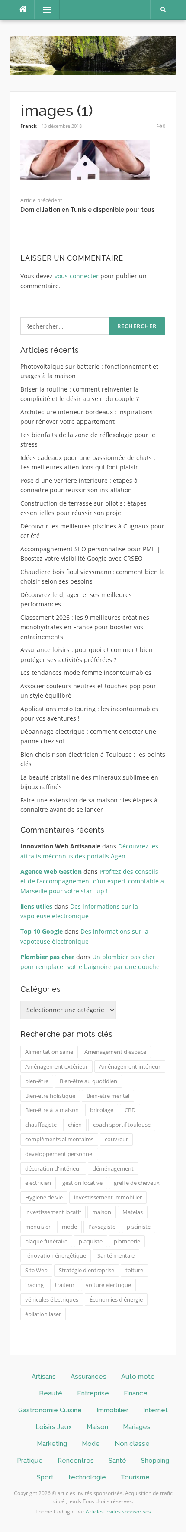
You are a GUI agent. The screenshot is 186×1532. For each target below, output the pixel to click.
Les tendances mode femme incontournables (85, 672)
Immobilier (112, 1410)
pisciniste (139, 1227)
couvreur (116, 1139)
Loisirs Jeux (53, 1427)
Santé (117, 1460)
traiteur (64, 1285)
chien (75, 1124)
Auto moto (138, 1376)
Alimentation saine (49, 1052)
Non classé (132, 1444)
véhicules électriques (51, 1299)
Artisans (44, 1376)
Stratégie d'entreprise (86, 1270)
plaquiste (91, 1241)
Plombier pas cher (47, 957)
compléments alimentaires (59, 1139)
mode (69, 1227)
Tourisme (135, 1477)
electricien (38, 1183)
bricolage (101, 1110)
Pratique (30, 1460)
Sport (45, 1477)
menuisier (38, 1227)
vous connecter (77, 276)
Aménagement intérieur (129, 1066)
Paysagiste (101, 1227)
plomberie (127, 1241)
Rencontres (76, 1460)
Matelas (132, 1212)
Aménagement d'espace (115, 1052)
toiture (134, 1270)
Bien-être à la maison (52, 1110)
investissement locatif (53, 1212)
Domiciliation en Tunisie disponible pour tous (87, 209)
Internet (155, 1410)
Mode (91, 1444)
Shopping (155, 1460)
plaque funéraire (46, 1241)
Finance (136, 1393)
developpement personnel (59, 1154)
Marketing (52, 1444)
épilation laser (43, 1314)
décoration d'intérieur (53, 1168)
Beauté (50, 1393)
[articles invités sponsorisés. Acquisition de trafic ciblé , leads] (93, 55)
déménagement (113, 1168)
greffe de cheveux (137, 1183)
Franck (28, 126)
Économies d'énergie (116, 1299)
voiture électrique (108, 1285)
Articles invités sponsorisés (118, 1511)
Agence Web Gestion (51, 871)
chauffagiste (41, 1124)
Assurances (88, 1376)
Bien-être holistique (50, 1096)
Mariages (137, 1427)
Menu (43, 10)
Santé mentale (116, 1255)
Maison (97, 1427)
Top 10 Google (41, 931)
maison (101, 1212)
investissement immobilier (108, 1197)
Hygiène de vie (44, 1197)
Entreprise (93, 1393)
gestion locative (82, 1183)
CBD (130, 1110)
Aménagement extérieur (56, 1066)
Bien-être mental (108, 1096)
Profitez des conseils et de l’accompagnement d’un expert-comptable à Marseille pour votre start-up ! (92, 881)
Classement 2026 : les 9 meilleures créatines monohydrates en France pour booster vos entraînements (84, 627)
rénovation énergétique (55, 1255)
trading (34, 1285)
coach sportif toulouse (122, 1124)
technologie (87, 1477)
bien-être (36, 1081)
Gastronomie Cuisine (50, 1410)
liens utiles (36, 906)
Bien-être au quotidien (88, 1081)
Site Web (36, 1270)
